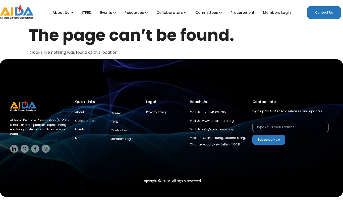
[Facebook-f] (35, 149)
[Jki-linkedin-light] (14, 149)
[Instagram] (46, 149)
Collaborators (169, 12)
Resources (134, 12)
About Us (60, 12)
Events (106, 12)
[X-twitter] (25, 149)
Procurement (242, 12)
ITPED (86, 12)
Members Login (277, 12)
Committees (206, 12)
